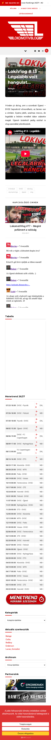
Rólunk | (14, 8)
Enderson (10, 646)
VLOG (13, 64)
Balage (11, 88)
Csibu (8, 639)
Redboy (9, 642)
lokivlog (30, 189)
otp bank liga (13, 192)
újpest (24, 192)
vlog (31, 192)
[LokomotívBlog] (25, 30)
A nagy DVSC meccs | (30, 8)
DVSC (21, 189)
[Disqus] (25, 275)
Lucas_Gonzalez (13, 649)
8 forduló (11, 189)
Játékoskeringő (26, 14)
